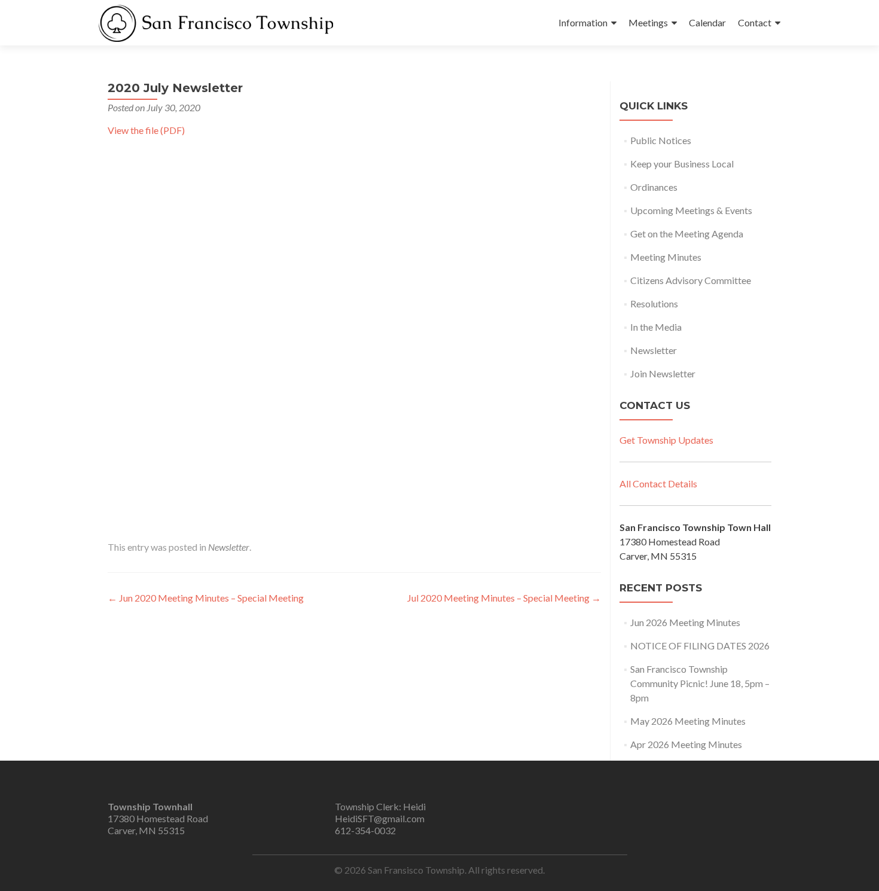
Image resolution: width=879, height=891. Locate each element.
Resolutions (654, 303)
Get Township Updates (666, 440)
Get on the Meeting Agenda (686, 233)
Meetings (648, 22)
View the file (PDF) (146, 130)
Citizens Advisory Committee (690, 280)
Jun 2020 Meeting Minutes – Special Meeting (206, 597)
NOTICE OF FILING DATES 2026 (700, 645)
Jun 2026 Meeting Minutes (685, 622)
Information (583, 22)
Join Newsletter (662, 373)
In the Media (656, 326)
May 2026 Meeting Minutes (688, 721)
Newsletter (228, 547)
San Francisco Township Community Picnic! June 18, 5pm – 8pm (700, 683)
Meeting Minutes (665, 257)
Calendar (707, 22)
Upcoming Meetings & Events (691, 210)
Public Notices (660, 140)
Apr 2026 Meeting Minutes (686, 744)
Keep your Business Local (682, 163)
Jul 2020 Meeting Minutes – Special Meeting (504, 597)
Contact (754, 22)
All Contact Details (658, 483)
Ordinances (653, 187)
